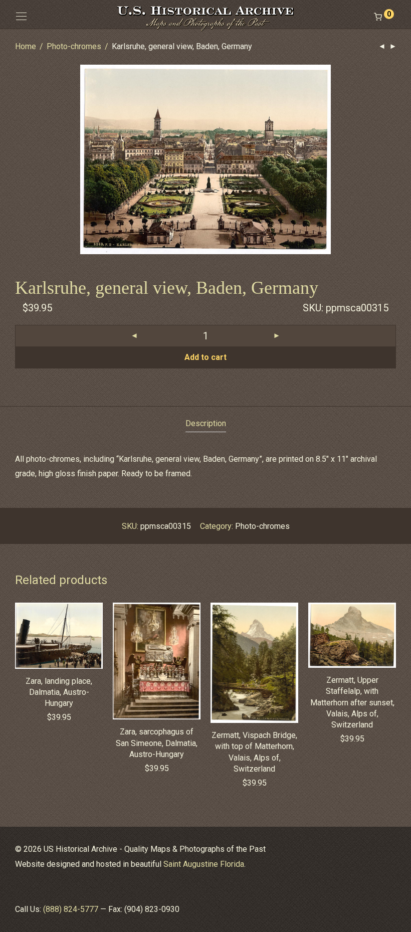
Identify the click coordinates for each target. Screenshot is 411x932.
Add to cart (205, 357)
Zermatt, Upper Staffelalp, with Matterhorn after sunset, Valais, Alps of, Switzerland (352, 702)
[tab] (205, 424)
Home (25, 46)
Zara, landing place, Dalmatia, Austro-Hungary (59, 692)
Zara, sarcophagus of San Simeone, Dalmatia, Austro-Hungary (156, 743)
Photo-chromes (74, 46)
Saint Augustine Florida (203, 864)
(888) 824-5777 (70, 909)
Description (205, 423)
